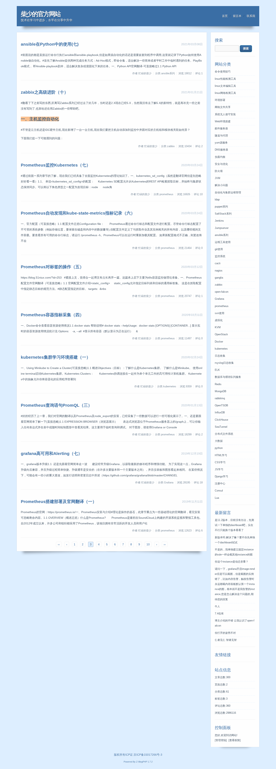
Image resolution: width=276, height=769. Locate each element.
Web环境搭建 (223, 121)
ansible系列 (221, 235)
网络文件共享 (223, 107)
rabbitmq (220, 398)
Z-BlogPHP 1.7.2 (144, 762)
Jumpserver (222, 228)
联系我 (251, 16)
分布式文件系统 (224, 434)
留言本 (237, 16)
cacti (217, 263)
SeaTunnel (221, 426)
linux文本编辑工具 (225, 86)
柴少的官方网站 (40, 14)
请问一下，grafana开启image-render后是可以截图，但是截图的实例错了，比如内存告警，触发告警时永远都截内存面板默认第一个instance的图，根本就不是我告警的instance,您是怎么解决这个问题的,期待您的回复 (235, 584)
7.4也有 (219, 613)
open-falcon (221, 291)
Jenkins (219, 220)
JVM (217, 178)
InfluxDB (220, 412)
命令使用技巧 (223, 71)
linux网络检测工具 (225, 93)
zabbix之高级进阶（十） (44, 92)
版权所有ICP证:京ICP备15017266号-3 (138, 754)
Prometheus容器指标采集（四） (52, 314)
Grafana (219, 299)
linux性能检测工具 (225, 79)
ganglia (219, 277)
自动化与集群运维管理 (228, 192)
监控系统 (220, 256)
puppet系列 (221, 206)
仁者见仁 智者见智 (226, 640)
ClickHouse (221, 419)
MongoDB (220, 391)
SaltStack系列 (223, 213)
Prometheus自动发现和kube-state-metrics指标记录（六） (78, 213)
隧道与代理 (221, 135)
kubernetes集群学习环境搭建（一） (56, 357)
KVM (218, 327)
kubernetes (221, 348)
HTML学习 (221, 455)
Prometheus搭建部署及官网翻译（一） (59, 501)
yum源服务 (221, 142)
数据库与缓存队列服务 (228, 377)
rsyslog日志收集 (224, 362)
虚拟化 (219, 320)
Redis (218, 384)
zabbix (218, 284)
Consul (219, 490)
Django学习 (221, 476)
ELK (217, 370)
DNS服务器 (221, 149)
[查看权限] (235, 740)
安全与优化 (221, 164)
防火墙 (219, 171)
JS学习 (219, 469)
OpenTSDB (221, 405)
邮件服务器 (221, 128)
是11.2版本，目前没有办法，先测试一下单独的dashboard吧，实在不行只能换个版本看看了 (234, 525)
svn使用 (219, 313)
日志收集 (220, 355)
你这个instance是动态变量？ (231, 561)
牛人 (217, 606)
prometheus (222, 306)
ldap (217, 199)
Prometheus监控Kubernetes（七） (56, 165)
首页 (225, 16)
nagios (218, 270)
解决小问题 (221, 185)
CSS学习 (220, 462)
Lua (217, 498)
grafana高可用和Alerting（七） (51, 453)
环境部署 (220, 100)
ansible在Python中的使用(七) (50, 44)
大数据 (219, 441)
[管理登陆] (221, 740)
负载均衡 (220, 157)
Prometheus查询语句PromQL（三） (56, 405)
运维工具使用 (223, 242)
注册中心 (220, 483)
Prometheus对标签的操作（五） (52, 266)
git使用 (219, 249)
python (219, 448)
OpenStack (221, 334)
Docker (219, 341)
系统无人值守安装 (225, 114)
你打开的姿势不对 (225, 633)
